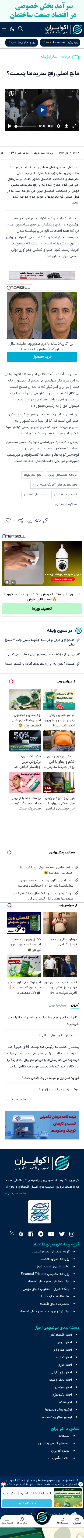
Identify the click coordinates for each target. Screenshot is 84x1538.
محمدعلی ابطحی (35, 494)
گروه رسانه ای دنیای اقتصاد (51, 1251)
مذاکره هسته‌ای (66, 504)
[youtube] (51, 1234)
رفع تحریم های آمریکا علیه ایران (55, 484)
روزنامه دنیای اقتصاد (55, 1259)
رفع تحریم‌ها (32, 475)
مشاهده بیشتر (17, 1099)
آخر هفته (65, 1402)
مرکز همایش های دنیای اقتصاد (49, 1281)
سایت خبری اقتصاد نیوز (53, 1266)
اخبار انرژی (65, 1365)
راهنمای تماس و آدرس (54, 1443)
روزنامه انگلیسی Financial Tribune (45, 1274)
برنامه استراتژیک (55, 56)
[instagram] (71, 1234)
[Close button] (80, 1484)
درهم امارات (35, 43)
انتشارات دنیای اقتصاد (55, 1304)
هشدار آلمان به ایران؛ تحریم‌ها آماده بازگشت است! (40, 664)
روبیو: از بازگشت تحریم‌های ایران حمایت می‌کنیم (41, 654)
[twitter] (62, 1234)
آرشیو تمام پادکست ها (56, 1417)
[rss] (12, 1234)
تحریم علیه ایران (65, 494)
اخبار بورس (64, 1342)
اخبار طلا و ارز (62, 1350)
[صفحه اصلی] (42, 1517)
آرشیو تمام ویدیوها (58, 1409)
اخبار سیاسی (63, 1387)
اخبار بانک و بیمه (60, 1380)
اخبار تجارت (64, 1357)
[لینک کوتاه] (46, 520)
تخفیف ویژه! (42, 608)
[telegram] (40, 1234)
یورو (75, 43)
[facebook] (30, 1234)
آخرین (75, 1005)
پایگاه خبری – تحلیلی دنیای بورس (46, 1289)
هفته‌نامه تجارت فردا (55, 1296)
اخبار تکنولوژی (62, 1395)
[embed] (38, 520)
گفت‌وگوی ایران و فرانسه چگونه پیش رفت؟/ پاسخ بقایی (40, 642)
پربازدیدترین (57, 1005)
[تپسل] (8, 287)
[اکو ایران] (64, 29)
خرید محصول (42, 356)
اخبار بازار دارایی (61, 1372)
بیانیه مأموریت (59, 1458)
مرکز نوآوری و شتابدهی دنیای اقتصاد (45, 1311)
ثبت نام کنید (27, 1503)
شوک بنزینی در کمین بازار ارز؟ (58, 1089)
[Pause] (7, 582)
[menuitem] (30, 520)
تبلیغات (64, 1436)
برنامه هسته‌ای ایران (62, 475)
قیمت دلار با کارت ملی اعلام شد (58, 1035)
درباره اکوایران (60, 1451)
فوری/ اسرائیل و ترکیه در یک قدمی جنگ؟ (50, 1078)
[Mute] (13, 582)
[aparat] (21, 1234)
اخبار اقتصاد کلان (60, 1335)
